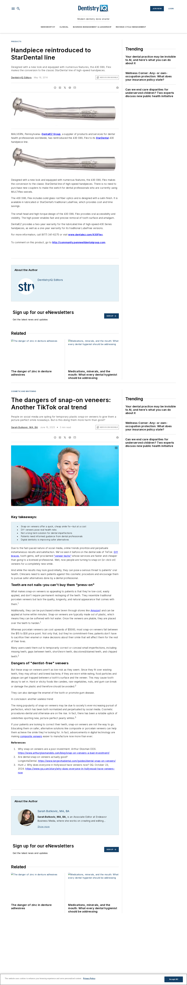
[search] (18, 9)
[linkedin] (60, 87)
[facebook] (55, 87)
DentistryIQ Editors (21, 77)
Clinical (64, 27)
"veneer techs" (62, 555)
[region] (93, 979)
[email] (74, 87)
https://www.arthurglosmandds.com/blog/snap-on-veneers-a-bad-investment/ (63, 752)
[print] (117, 87)
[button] (13, 9)
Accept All (173, 979)
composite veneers (31, 736)
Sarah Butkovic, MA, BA (24, 427)
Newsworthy (48, 27)
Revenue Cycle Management (131, 27)
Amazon (95, 610)
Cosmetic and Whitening (23, 391)
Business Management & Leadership (92, 27)
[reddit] (69, 87)
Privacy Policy (89, 978)
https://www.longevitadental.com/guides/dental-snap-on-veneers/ (77, 760)
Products (16, 41)
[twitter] (65, 87)
